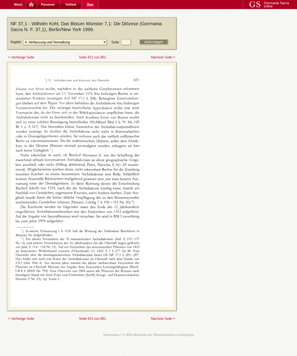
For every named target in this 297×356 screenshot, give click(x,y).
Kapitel (16, 42)
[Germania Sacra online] (30, 4)
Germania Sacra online (276, 4)
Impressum (111, 335)
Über (90, 4)
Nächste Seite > (163, 57)
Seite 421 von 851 (92, 57)
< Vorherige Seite (21, 57)
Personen (48, 4)
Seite (115, 42)
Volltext (70, 4)
